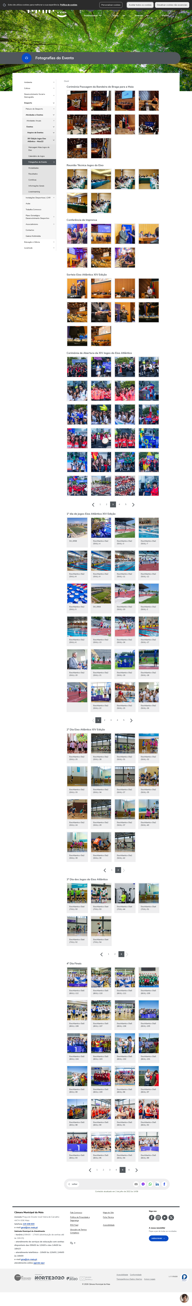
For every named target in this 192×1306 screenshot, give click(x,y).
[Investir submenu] (147, 10)
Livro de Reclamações (22, 1277)
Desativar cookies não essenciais (172, 5)
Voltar (74, 1184)
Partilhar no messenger (143, 1184)
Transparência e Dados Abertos (129, 1279)
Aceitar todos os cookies (140, 5)
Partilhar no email (136, 1184)
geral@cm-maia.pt (29, 1227)
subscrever (157, 1238)
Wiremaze (173, 1276)
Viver (115, 15)
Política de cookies (68, 4)
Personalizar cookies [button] (110, 5)
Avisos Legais (149, 1279)
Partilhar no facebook (164, 1184)
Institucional (91, 15)
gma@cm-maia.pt (29, 1259)
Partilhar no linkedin (157, 1184)
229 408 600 (28, 1224)
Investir (139, 15)
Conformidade (135, 1274)
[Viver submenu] (124, 10)
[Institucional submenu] (100, 10)
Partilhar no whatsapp (150, 1184)
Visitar (165, 15)
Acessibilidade (122, 1274)
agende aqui (39, 1263)
